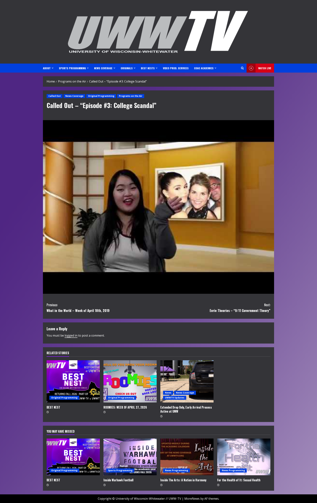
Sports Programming (120, 470)
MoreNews (192, 499)
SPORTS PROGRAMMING (72, 68)
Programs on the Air (130, 96)
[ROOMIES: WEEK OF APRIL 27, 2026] (130, 381)
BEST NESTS (148, 68)
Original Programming (101, 96)
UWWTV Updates (174, 397)
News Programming (176, 470)
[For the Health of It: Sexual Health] (243, 457)
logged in (71, 335)
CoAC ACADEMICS (204, 68)
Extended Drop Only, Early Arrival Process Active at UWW (186, 409)
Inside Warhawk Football (118, 480)
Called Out (54, 96)
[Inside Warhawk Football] (130, 457)
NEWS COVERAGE (103, 68)
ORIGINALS (127, 68)
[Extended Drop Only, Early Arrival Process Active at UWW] (187, 381)
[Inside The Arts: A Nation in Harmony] (187, 457)
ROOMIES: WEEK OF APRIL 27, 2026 (125, 407)
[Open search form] (242, 68)
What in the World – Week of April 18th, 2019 (78, 307)
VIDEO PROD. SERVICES (176, 68)
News (168, 392)
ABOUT (47, 68)
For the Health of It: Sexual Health (238, 480)
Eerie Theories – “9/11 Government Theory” (240, 307)
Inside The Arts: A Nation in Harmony (183, 480)
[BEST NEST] (73, 381)
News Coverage (74, 96)
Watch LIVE (264, 68)
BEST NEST (53, 407)
